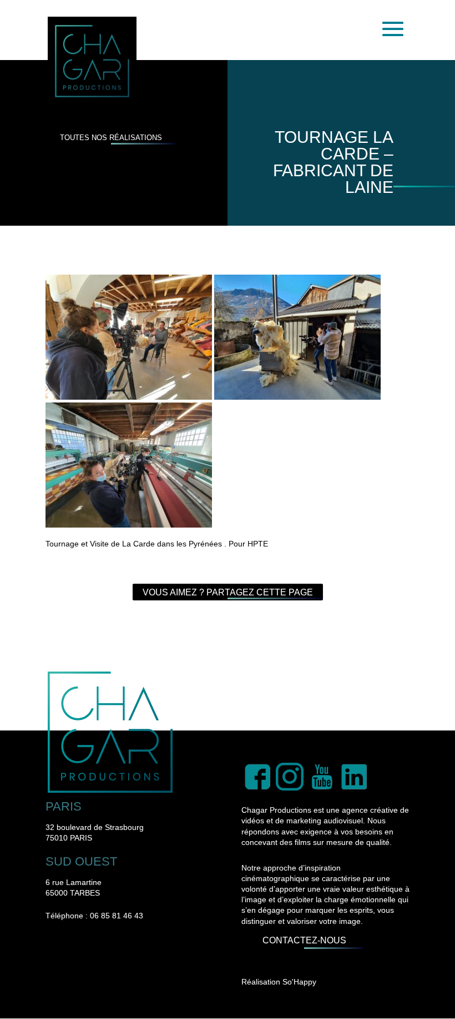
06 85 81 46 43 (116, 915)
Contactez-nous (304, 941)
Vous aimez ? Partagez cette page (228, 592)
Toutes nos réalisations (111, 137)
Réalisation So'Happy (278, 981)
